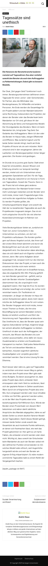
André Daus (10, 26)
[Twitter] (10, 32)
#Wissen (11, 9)
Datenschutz (29, 559)
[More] (27, 32)
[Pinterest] (16, 32)
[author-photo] (24, 513)
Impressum (18, 559)
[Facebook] (4, 32)
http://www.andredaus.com (24, 520)
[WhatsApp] (21, 32)
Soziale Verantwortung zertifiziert (11, 500)
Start (4, 9)
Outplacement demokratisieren (39, 500)
